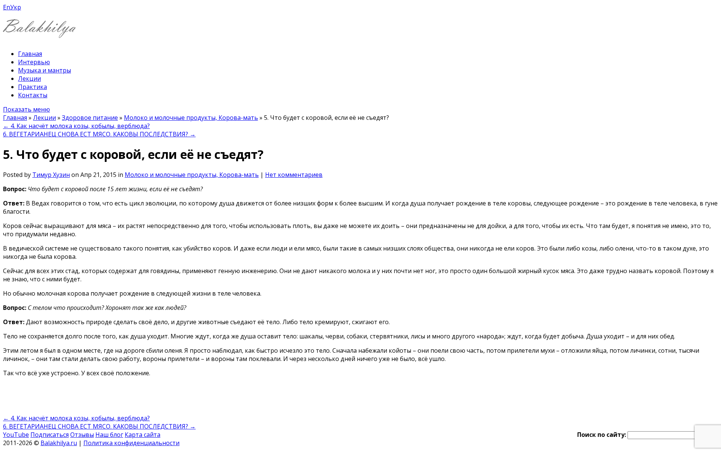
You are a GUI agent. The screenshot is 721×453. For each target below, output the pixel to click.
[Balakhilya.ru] (39, 33)
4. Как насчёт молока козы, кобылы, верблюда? (76, 126)
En (6, 7)
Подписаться (49, 434)
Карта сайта (142, 434)
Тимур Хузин (51, 175)
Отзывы (82, 434)
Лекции (29, 78)
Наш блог (109, 434)
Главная (30, 54)
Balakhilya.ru (59, 443)
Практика (32, 87)
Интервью (34, 62)
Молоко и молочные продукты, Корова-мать (191, 117)
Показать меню (26, 109)
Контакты (32, 95)
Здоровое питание (90, 117)
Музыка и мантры (44, 70)
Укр (15, 7)
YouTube (16, 434)
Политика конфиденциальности (131, 443)
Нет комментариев (294, 175)
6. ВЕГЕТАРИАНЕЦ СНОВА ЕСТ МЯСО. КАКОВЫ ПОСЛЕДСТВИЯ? (99, 134)
